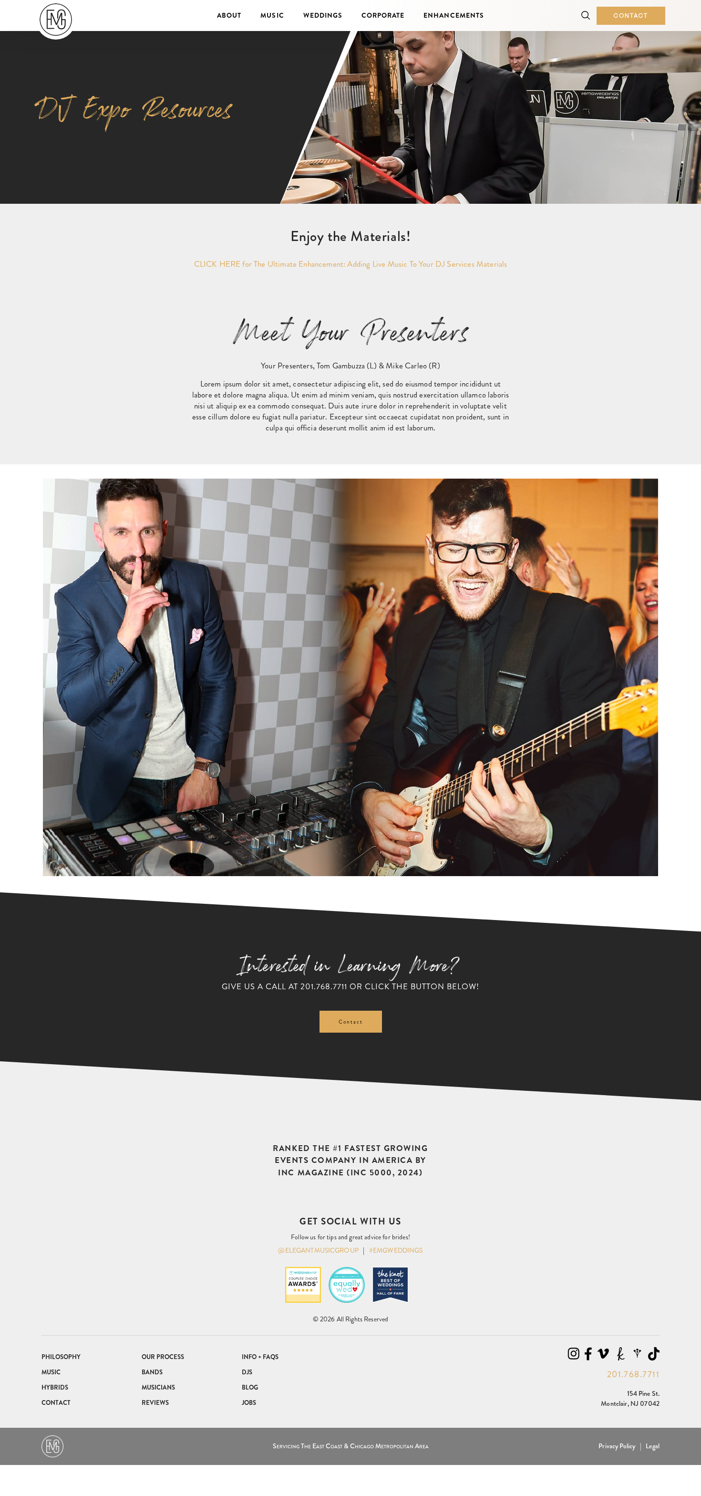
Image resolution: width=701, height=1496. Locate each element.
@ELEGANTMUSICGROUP (318, 1250)
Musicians (158, 1387)
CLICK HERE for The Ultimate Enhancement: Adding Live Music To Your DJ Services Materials (350, 264)
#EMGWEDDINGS (396, 1250)
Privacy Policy (616, 1446)
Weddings (322, 15)
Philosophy (61, 1356)
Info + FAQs (260, 1356)
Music (272, 15)
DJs (247, 1372)
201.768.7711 (323, 986)
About (229, 15)
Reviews (155, 1402)
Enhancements (453, 15)
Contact (631, 15)
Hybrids (54, 1387)
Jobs (249, 1402)
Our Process (163, 1356)
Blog (250, 1387)
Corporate (382, 15)
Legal (653, 1446)
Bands (152, 1372)
